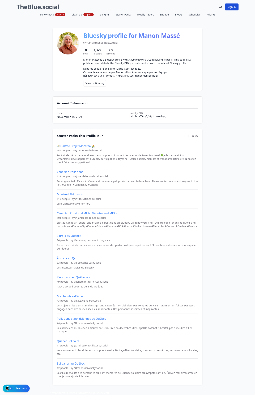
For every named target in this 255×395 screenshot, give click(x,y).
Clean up (82, 14)
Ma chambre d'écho (70, 296)
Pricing (211, 14)
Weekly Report (145, 14)
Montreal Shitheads (70, 194)
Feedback (21, 388)
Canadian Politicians (70, 172)
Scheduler (194, 14)
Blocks (178, 14)
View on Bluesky (95, 83)
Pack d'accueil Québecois (73, 277)
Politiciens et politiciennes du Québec (81, 319)
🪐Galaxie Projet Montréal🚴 (76, 146)
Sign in (232, 7)
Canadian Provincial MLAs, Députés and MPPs (87, 213)
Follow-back (52, 14)
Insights (104, 14)
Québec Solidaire (68, 341)
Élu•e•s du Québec (69, 236)
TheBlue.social (37, 7)
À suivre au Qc (66, 258)
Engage (164, 14)
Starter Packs (123, 14)
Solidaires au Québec (71, 363)
